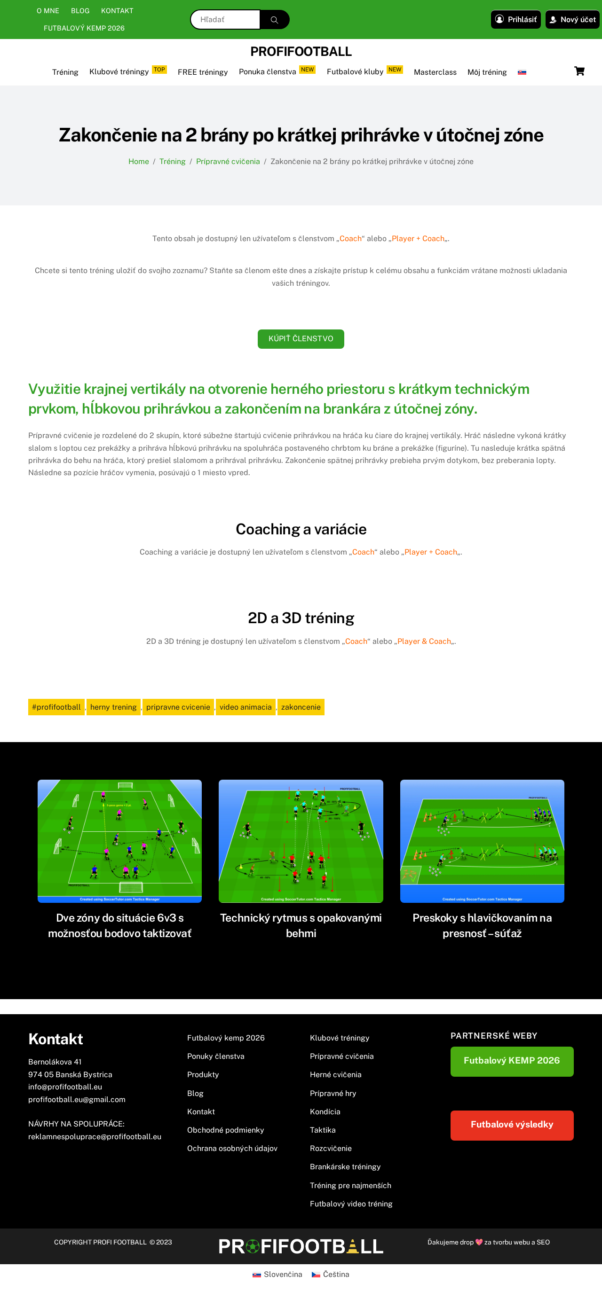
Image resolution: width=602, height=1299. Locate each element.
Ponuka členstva (276, 71)
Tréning (65, 72)
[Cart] (579, 71)
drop (467, 1242)
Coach (351, 238)
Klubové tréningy (127, 71)
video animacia (246, 707)
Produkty (203, 1074)
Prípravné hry (333, 1093)
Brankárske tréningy (345, 1166)
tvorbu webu (511, 1242)
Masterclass (435, 72)
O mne (48, 11)
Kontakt (117, 11)
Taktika (323, 1130)
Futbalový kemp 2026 (84, 28)
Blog (80, 11)
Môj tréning (487, 72)
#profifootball (56, 707)
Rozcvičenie (331, 1148)
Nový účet (578, 19)
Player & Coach (424, 641)
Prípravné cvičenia (342, 1056)
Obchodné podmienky (225, 1130)
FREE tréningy (203, 72)
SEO (543, 1242)
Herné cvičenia (336, 1074)
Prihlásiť (522, 19)
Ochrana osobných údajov (232, 1148)
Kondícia (325, 1111)
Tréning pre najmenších (350, 1185)
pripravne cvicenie (178, 707)
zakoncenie (301, 707)
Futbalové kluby (364, 71)
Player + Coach (418, 238)
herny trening (113, 707)
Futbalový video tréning (351, 1203)
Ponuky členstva (216, 1056)
